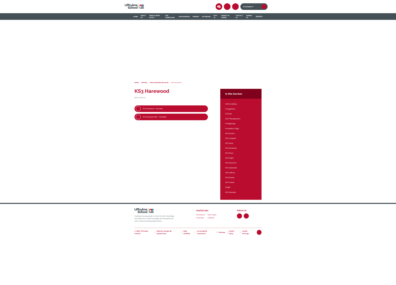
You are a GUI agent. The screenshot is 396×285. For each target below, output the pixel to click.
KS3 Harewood (176, 82)
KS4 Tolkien (229, 182)
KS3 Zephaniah (231, 168)
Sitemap (221, 232)
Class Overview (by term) (159, 82)
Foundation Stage (232, 128)
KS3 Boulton (230, 133)
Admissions (200, 215)
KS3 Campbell (230, 138)
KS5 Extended (230, 192)
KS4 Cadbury (230, 172)
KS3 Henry (229, 153)
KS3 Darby (229, 143)
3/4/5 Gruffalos (231, 104)
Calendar (210, 218)
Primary (144, 82)
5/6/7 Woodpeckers (232, 119)
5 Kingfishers (230, 109)
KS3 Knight (229, 158)
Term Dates (211, 215)
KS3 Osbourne (230, 163)
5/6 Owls (228, 114)
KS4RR (227, 187)
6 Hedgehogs (230, 123)
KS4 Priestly (229, 177)
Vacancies (200, 218)
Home (136, 82)
